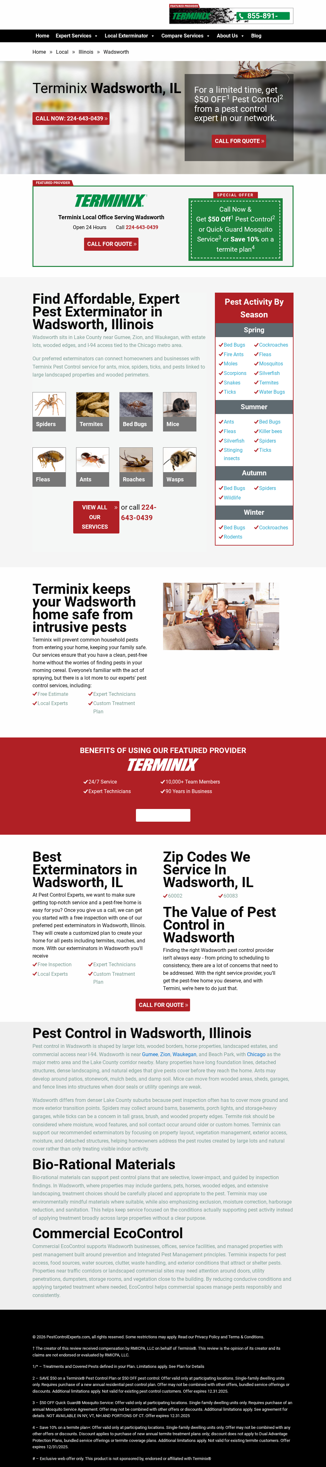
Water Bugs (272, 392)
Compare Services (182, 36)
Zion (165, 1054)
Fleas (265, 354)
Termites (269, 383)
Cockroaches (273, 345)
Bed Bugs (234, 345)
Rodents (233, 537)
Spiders (267, 441)
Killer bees (270, 431)
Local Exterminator (126, 36)
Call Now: (69, 118)
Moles (230, 364)
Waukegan (184, 1054)
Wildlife (232, 498)
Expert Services (73, 36)
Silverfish (269, 373)
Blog (256, 36)
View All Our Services (95, 517)
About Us (227, 36)
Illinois (86, 52)
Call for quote (237, 141)
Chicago (256, 1054)
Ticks (230, 392)
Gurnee (150, 1054)
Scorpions (235, 373)
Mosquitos (271, 364)
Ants (229, 422)
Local (62, 52)
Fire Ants (234, 354)
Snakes (232, 383)
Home (42, 36)
